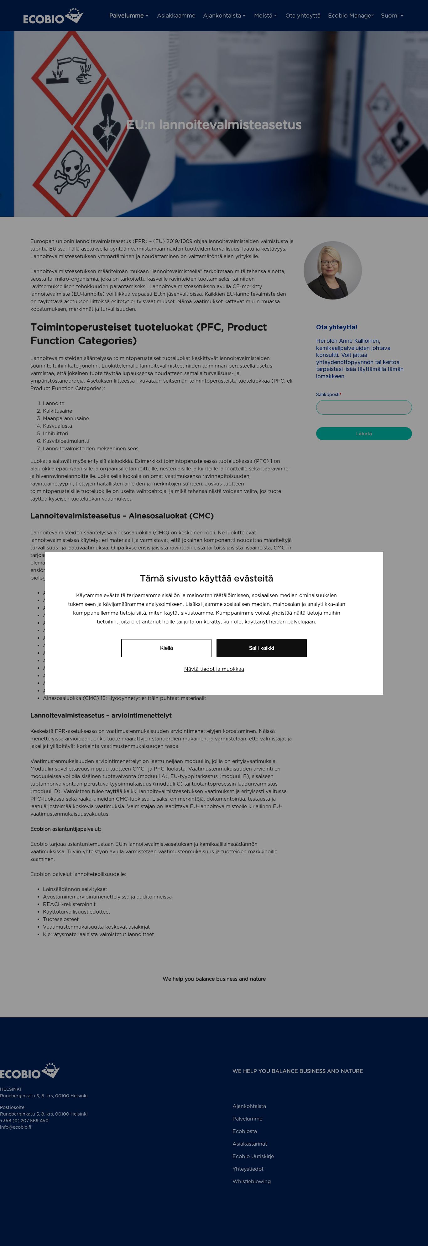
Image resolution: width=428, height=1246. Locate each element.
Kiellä (166, 648)
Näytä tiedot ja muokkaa (214, 669)
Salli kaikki (261, 648)
